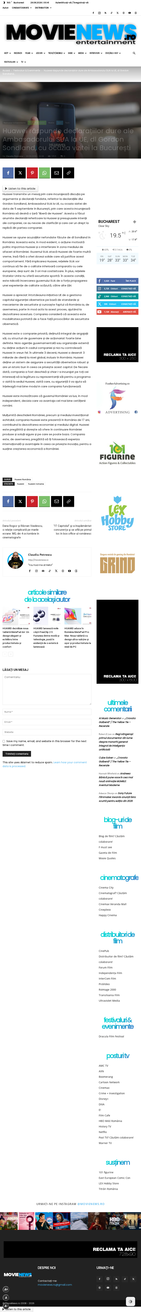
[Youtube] (129, 12)
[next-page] (10, 654)
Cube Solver (106, 757)
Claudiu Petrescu (14, 156)
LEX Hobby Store (109, 1183)
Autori (5, 7)
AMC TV (103, 1065)
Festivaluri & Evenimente (26, 70)
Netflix (103, 1132)
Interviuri (95, 53)
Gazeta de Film (108, 852)
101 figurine (106, 1172)
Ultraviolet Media (109, 1000)
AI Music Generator (110, 718)
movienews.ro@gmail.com (55, 1285)
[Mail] (44, 571)
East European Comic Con (114, 1178)
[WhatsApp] (44, 172)
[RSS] (105, 12)
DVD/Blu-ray (111, 53)
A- (6, 1306)
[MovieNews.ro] (70, 32)
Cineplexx (105, 909)
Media (81, 53)
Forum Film (106, 967)
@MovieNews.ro (91, 1204)
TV (22, 62)
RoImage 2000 (107, 989)
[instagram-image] (9, 1221)
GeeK (70, 53)
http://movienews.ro (38, 559)
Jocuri (39, 53)
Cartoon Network (109, 1082)
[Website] (123, 12)
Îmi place (131, 280)
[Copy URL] (68, 172)
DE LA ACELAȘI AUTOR (47, 599)
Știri (60, 122)
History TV (105, 1126)
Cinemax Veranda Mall (112, 904)
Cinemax (104, 1087)
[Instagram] (99, 12)
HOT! (6, 53)
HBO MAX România (110, 1121)
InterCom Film (107, 978)
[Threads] (135, 12)
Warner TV (105, 1143)
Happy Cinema (108, 915)
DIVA (101, 1104)
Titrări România (108, 1189)
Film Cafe (104, 1115)
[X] (117, 12)
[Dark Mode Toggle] (130, 1301)
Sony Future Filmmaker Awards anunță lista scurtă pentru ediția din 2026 (117, 797)
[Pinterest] (32, 172)
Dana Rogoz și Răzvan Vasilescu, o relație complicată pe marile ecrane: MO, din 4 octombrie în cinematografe (23, 531)
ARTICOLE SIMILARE (47, 592)
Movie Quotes (107, 858)
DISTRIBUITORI (42, 7)
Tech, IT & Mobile (37, 122)
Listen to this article (22, 188)
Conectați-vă (128, 288)
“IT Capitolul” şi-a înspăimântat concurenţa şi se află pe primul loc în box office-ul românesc (72, 529)
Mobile (51, 122)
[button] (134, 53)
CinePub (104, 951)
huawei (20, 483)
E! (100, 1110)
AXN (101, 1071)
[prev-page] (5, 654)
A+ (6, 1289)
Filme (27, 53)
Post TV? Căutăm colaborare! (116, 1137)
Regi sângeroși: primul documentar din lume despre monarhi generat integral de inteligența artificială (116, 741)
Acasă (6, 70)
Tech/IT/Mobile (55, 53)
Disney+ (104, 1099)
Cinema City (106, 887)
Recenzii (18, 53)
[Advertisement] (47, 465)
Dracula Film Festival (111, 1036)
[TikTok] (111, 12)
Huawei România (23, 479)
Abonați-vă (129, 311)
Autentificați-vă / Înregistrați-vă (71, 2)
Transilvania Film (109, 995)
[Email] (56, 172)
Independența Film (110, 973)
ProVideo (104, 984)
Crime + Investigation (112, 1093)
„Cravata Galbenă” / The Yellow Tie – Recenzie (117, 722)
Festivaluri (9, 62)
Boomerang (106, 1076)
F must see (105, 847)
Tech (67, 122)
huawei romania (36, 483)
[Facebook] (93, 12)
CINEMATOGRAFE (20, 7)
